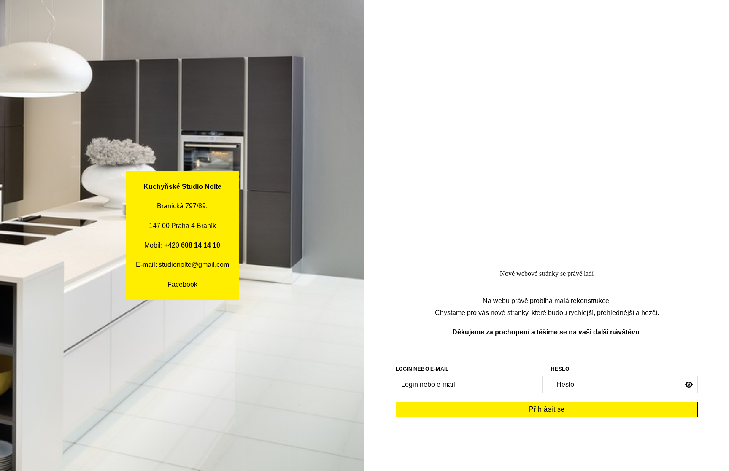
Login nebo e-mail (422, 369)
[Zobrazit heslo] (689, 384)
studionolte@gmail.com (194, 264)
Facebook (182, 284)
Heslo (560, 369)
